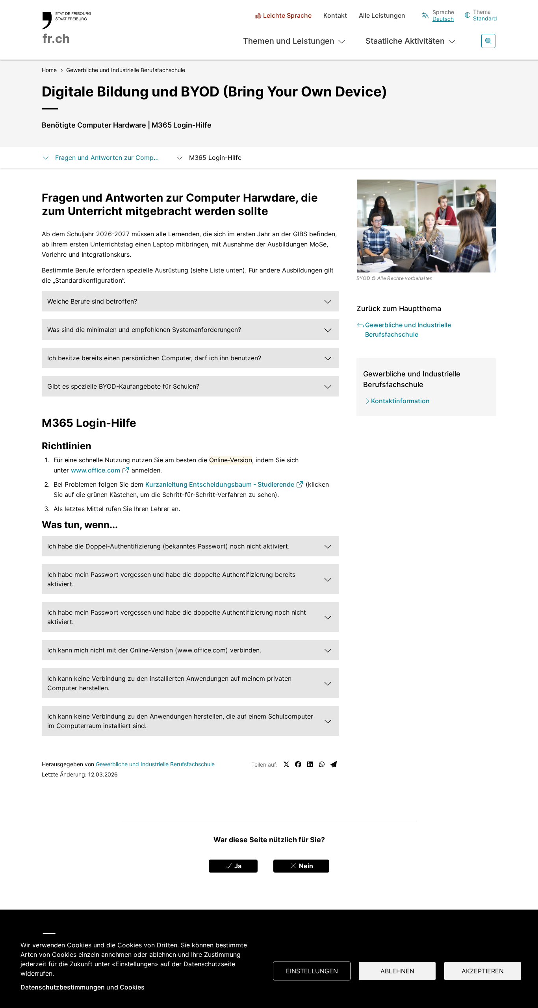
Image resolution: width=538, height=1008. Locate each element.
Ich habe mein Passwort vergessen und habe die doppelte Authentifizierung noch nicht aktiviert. (176, 617)
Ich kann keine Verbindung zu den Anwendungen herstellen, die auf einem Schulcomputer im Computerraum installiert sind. (180, 721)
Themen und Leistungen (288, 41)
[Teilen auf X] (286, 764)
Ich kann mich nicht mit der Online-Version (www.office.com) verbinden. (154, 650)
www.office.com (96, 470)
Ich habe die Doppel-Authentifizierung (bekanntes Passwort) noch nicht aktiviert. (168, 546)
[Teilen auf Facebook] (298, 764)
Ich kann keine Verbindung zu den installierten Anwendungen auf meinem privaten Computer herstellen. (169, 683)
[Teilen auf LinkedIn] (310, 764)
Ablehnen (397, 971)
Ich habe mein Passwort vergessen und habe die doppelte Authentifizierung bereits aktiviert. (171, 579)
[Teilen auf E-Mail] (333, 764)
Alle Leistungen (382, 15)
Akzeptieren (483, 971)
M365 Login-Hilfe (215, 157)
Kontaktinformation (400, 401)
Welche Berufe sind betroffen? (92, 301)
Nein (305, 866)
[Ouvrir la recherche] (488, 41)
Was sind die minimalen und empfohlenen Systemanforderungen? (144, 330)
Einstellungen (312, 971)
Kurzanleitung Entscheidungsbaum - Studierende (220, 484)
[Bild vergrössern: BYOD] (426, 226)
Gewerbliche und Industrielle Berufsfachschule (155, 764)
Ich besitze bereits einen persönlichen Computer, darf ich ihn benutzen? (154, 358)
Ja (237, 866)
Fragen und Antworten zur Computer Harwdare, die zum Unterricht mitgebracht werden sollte (107, 157)
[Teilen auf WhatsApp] (322, 764)
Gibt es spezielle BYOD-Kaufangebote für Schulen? (123, 386)
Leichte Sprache (287, 15)
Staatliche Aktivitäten (405, 41)
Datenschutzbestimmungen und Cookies (82, 987)
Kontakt (335, 15)
